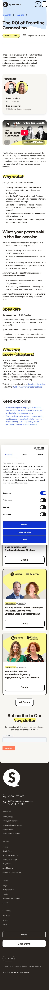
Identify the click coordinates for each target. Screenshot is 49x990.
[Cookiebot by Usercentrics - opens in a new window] (36, 448)
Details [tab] (24, 455)
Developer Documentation (12, 898)
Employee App (8, 817)
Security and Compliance (12, 872)
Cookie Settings (35, 966)
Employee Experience (11, 821)
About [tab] (40, 455)
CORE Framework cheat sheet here (27, 387)
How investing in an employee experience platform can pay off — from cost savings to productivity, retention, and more (24, 410)
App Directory (8, 868)
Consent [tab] (8, 455)
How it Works (7, 851)
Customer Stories (9, 890)
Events (5, 894)
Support (6, 902)
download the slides (36, 384)
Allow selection (24, 532)
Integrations (7, 864)
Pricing (5, 847)
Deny (24, 540)
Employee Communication (12, 825)
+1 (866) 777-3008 (16, 796)
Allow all (24, 525)
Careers (5, 920)
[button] (38, 4)
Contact (5, 924)
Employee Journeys (10, 859)
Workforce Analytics (10, 855)
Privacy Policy (8, 966)
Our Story (6, 916)
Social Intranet (8, 829)
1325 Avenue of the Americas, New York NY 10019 (20, 802)
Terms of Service (21, 966)
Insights (5, 886)
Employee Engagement (11, 833)
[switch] (43, 500)
